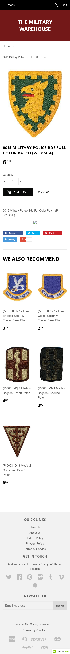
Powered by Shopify (33, 630)
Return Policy (35, 538)
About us (35, 533)
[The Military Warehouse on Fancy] (35, 587)
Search (35, 527)
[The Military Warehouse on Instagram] (40, 578)
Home (6, 46)
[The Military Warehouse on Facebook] (19, 578)
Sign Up (60, 605)
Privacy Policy (35, 543)
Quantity (8, 175)
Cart (64, 5)
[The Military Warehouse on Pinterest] (30, 578)
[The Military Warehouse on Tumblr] (51, 578)
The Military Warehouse (35, 25)
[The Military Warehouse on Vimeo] (61, 578)
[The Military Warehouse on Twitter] (9, 578)
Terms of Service (35, 549)
